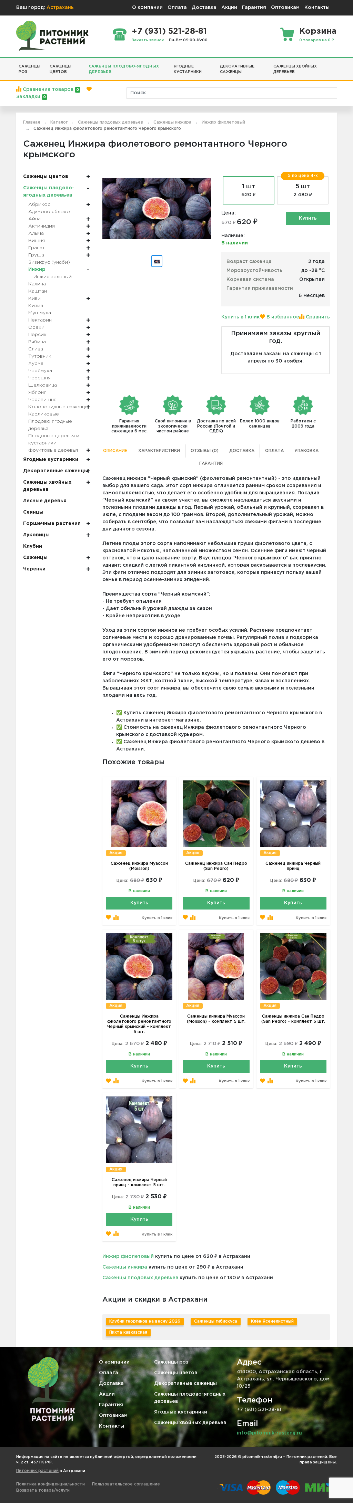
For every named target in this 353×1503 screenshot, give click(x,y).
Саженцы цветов (175, 1373)
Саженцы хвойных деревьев (190, 1423)
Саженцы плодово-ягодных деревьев (189, 1398)
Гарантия (254, 8)
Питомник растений (37, 1471)
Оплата (177, 8)
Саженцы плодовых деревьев (140, 1278)
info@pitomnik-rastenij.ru (269, 1433)
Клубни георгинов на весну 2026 (144, 1321)
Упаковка (306, 451)
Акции (229, 8)
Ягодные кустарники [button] (188, 69)
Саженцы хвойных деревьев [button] (295, 69)
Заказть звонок (148, 40)
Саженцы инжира (124, 1267)
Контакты (317, 8)
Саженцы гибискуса (215, 1321)
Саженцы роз (171, 1362)
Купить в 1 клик (240, 317)
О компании (147, 8)
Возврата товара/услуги (43, 1490)
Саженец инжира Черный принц (293, 866)
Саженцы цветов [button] (60, 69)
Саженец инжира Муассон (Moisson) (139, 866)
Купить (308, 218)
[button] (334, 63)
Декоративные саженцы (185, 1383)
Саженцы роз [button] (29, 69)
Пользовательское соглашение (126, 1484)
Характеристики (159, 451)
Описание (115, 451)
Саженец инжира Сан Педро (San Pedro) (216, 866)
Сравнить (317, 317)
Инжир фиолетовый (128, 1256)
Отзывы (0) (205, 451)
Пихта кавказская (128, 1332)
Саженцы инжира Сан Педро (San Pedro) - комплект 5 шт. (293, 1019)
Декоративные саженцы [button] (237, 69)
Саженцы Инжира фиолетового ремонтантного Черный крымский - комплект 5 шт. (139, 1024)
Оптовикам (285, 8)
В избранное (282, 317)
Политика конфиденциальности (50, 1484)
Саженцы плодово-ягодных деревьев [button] (124, 69)
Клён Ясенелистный (272, 1321)
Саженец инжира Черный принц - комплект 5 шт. (139, 1182)
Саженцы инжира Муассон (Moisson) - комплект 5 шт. (216, 1019)
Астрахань (60, 8)
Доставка (204, 8)
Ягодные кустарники (180, 1412)
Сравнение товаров (50, 89)
